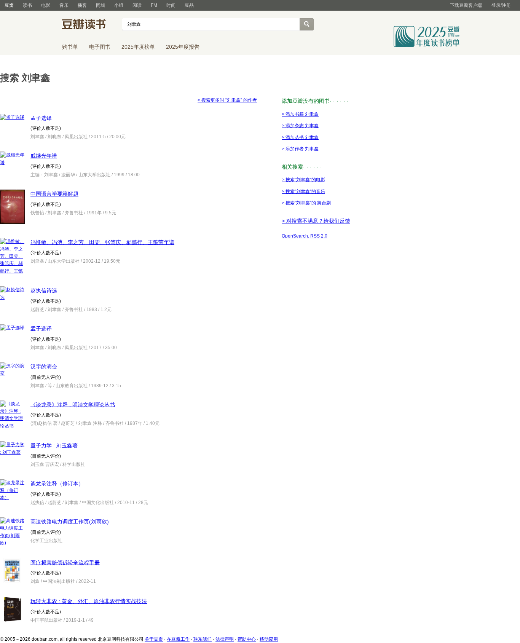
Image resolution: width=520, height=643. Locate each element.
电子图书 (99, 47)
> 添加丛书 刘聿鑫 (300, 137)
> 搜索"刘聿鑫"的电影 (303, 179)
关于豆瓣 (154, 639)
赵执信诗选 (43, 290)
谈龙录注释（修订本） (57, 483)
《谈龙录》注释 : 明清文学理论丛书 (72, 404)
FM (154, 5)
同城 (100, 5)
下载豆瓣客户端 (466, 5)
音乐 (64, 5)
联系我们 (202, 639)
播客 (82, 5)
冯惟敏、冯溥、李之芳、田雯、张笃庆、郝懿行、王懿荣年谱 (102, 242)
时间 (170, 5)
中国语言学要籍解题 (54, 194)
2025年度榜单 (138, 47)
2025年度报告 (182, 47)
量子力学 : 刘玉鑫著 (54, 445)
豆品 (189, 5)
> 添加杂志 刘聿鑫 (300, 125)
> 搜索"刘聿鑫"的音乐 (303, 191)
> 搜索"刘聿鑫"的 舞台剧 (306, 203)
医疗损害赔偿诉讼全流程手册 (65, 562)
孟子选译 (41, 118)
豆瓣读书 (89, 25)
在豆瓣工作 (178, 639)
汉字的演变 (43, 367)
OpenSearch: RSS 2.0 (304, 236)
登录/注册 (501, 5)
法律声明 (224, 639)
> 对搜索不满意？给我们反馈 (316, 221)
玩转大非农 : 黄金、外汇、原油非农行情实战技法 (88, 601)
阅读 (137, 5)
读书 (27, 5)
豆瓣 (9, 5)
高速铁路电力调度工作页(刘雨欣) (69, 522)
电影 (45, 5)
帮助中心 (247, 639)
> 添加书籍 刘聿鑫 (300, 114)
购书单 (70, 47)
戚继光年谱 (43, 156)
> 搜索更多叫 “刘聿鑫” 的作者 (227, 100)
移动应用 (269, 639)
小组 (118, 5)
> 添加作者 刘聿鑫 (300, 149)
